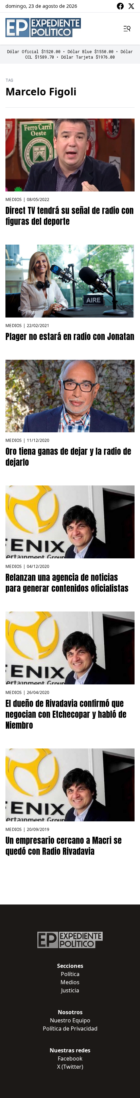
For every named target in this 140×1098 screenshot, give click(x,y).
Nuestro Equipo (70, 1020)
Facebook (70, 1058)
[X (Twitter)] (131, 6)
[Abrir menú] (127, 28)
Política (70, 974)
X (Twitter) (70, 1066)
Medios (13, 199)
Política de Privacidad (70, 1028)
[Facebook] (120, 6)
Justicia (70, 990)
